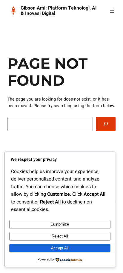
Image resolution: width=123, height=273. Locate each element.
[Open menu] (112, 10)
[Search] (106, 124)
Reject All (60, 236)
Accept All (60, 248)
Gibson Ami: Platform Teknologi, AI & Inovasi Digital (59, 10)
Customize (59, 224)
